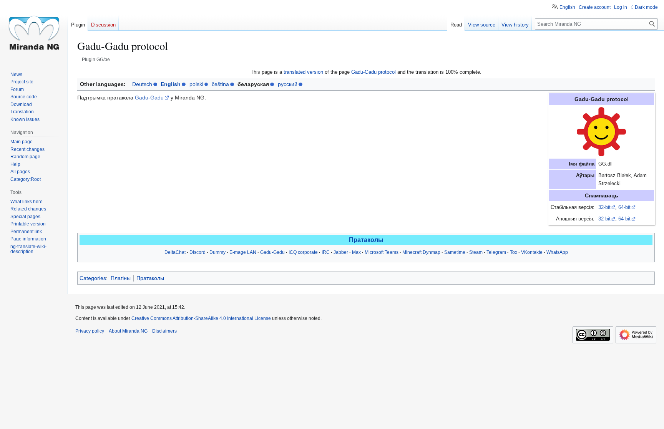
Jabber (341, 252)
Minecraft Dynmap (421, 252)
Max (356, 252)
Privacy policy (89, 331)
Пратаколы (366, 240)
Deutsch (142, 84)
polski (196, 84)
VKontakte (532, 252)
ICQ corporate (303, 252)
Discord (197, 252)
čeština (220, 84)
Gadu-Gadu (149, 97)
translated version (303, 72)
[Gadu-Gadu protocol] (601, 131)
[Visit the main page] (34, 30)
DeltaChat (175, 252)
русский (287, 84)
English (171, 84)
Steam (476, 252)
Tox (513, 252)
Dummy (217, 252)
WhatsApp (557, 252)
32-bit (604, 207)
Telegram (496, 252)
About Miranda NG (128, 331)
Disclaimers (164, 331)
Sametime (454, 252)
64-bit (624, 207)
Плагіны (121, 278)
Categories (93, 278)
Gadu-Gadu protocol (373, 72)
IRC (326, 252)
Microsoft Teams (381, 252)
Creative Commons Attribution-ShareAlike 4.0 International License (201, 318)
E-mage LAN (242, 252)
